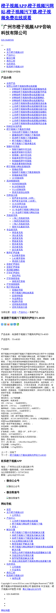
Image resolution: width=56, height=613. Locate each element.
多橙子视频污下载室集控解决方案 (28, 538)
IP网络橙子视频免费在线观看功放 (28, 95)
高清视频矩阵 (13, 181)
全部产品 (11, 83)
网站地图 (5, 610)
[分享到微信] (18, 324)
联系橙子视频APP (15, 66)
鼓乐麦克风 (17, 250)
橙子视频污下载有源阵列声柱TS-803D (28, 455)
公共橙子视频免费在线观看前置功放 (29, 106)
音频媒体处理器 (19, 175)
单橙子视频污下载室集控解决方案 (28, 535)
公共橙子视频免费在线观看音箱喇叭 (29, 112)
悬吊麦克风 (17, 244)
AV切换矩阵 (18, 178)
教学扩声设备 (13, 252)
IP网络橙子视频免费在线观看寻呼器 (29, 92)
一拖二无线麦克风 (20, 218)
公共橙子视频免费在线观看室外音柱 (29, 115)
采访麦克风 (17, 247)
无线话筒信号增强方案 (23, 555)
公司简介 (16, 515)
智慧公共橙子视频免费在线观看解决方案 (31, 552)
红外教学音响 (18, 255)
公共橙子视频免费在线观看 (25, 521)
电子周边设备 (13, 287)
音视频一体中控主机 (22, 155)
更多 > (15, 527)
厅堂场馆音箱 (13, 278)
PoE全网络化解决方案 (22, 541)
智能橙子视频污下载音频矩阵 (26, 172)
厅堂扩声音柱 (13, 273)
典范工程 (11, 61)
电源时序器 (17, 301)
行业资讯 (16, 570)
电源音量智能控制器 (22, 163)
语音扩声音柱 (13, 264)
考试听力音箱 (18, 261)
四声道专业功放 (19, 207)
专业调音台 (17, 298)
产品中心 (11, 55)
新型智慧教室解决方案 (23, 558)
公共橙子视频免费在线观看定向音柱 (29, 118)
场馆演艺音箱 (18, 281)
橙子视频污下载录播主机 (24, 143)
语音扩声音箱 (13, 267)
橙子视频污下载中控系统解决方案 (28, 532)
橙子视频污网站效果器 (23, 293)
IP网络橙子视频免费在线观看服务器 (29, 89)
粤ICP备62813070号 (32, 589)
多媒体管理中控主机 (22, 158)
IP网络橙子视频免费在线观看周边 (28, 100)
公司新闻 (16, 567)
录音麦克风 (17, 232)
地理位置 (16, 578)
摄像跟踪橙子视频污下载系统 (26, 135)
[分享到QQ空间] (5, 324)
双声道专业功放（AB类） (24, 201)
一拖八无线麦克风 (20, 224)
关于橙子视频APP (15, 52)
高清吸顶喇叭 (13, 270)
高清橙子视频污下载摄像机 (25, 138)
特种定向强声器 (14, 126)
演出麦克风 (17, 235)
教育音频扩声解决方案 (23, 544)
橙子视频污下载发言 (22, 141)
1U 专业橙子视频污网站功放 (25, 209)
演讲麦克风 (17, 238)
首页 (9, 49)
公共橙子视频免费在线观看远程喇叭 (29, 120)
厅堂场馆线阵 (13, 284)
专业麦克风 (12, 229)
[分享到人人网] (15, 324)
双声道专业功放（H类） (23, 198)
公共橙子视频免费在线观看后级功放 (29, 109)
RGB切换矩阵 (18, 186)
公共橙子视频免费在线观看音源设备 (29, 103)
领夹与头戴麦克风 (20, 227)
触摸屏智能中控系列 (22, 152)
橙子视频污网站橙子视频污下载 (27, 524)
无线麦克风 (12, 215)
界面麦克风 (17, 241)
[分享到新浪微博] (8, 324)
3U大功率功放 (19, 204)
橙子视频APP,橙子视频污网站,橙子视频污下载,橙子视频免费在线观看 (27, 11)
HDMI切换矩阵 (19, 184)
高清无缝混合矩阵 (20, 192)
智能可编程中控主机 (22, 149)
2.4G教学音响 (18, 258)
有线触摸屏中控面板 (22, 161)
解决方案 (11, 58)
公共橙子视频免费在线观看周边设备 (29, 123)
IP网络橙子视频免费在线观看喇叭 (28, 97)
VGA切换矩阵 (19, 189)
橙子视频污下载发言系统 (18, 129)
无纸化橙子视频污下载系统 (25, 132)
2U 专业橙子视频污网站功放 (25, 212)
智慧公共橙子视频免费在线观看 (22, 86)
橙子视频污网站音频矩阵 (18, 166)
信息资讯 (11, 64)
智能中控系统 (13, 146)
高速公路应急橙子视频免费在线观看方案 (31, 561)
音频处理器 (17, 169)
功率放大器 (12, 195)
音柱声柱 (16, 275)
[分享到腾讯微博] (11, 324)
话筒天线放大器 (19, 307)
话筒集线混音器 (19, 304)
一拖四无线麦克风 (20, 221)
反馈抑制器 (17, 295)
